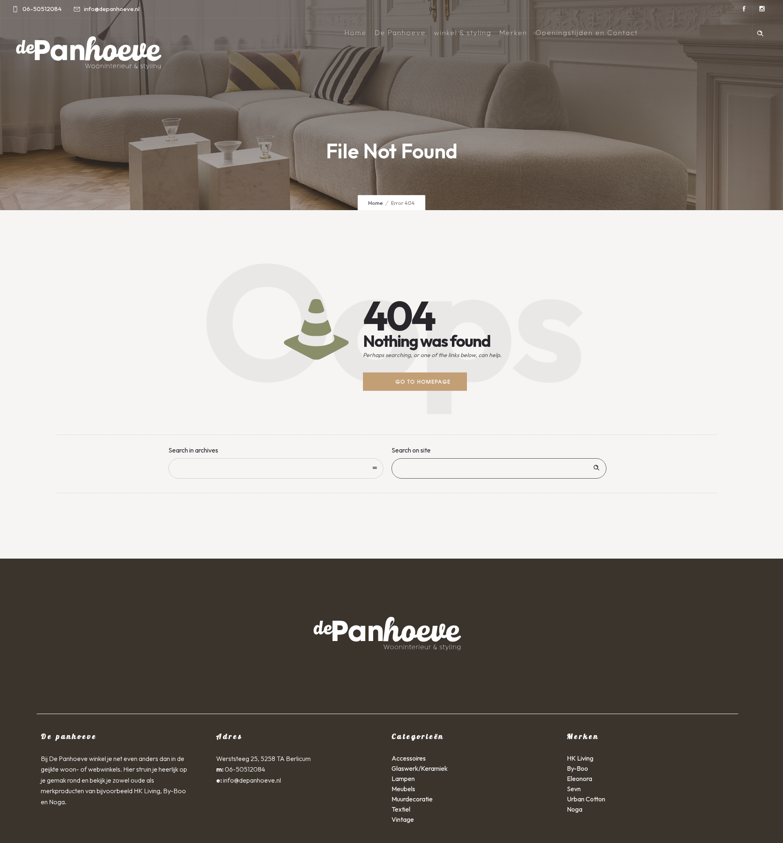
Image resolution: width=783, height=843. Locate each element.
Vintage (403, 819)
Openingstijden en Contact (586, 32)
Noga (574, 809)
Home (356, 32)
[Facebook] (744, 9)
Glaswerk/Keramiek (420, 768)
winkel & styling (462, 32)
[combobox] (275, 468)
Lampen (403, 778)
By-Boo (577, 768)
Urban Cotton (586, 799)
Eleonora (579, 778)
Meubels (403, 789)
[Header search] (760, 32)
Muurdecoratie (412, 799)
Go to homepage (423, 381)
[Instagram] (762, 9)
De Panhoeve (400, 32)
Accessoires (409, 758)
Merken (513, 32)
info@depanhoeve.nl (252, 780)
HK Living (580, 758)
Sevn (574, 789)
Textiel (401, 809)
